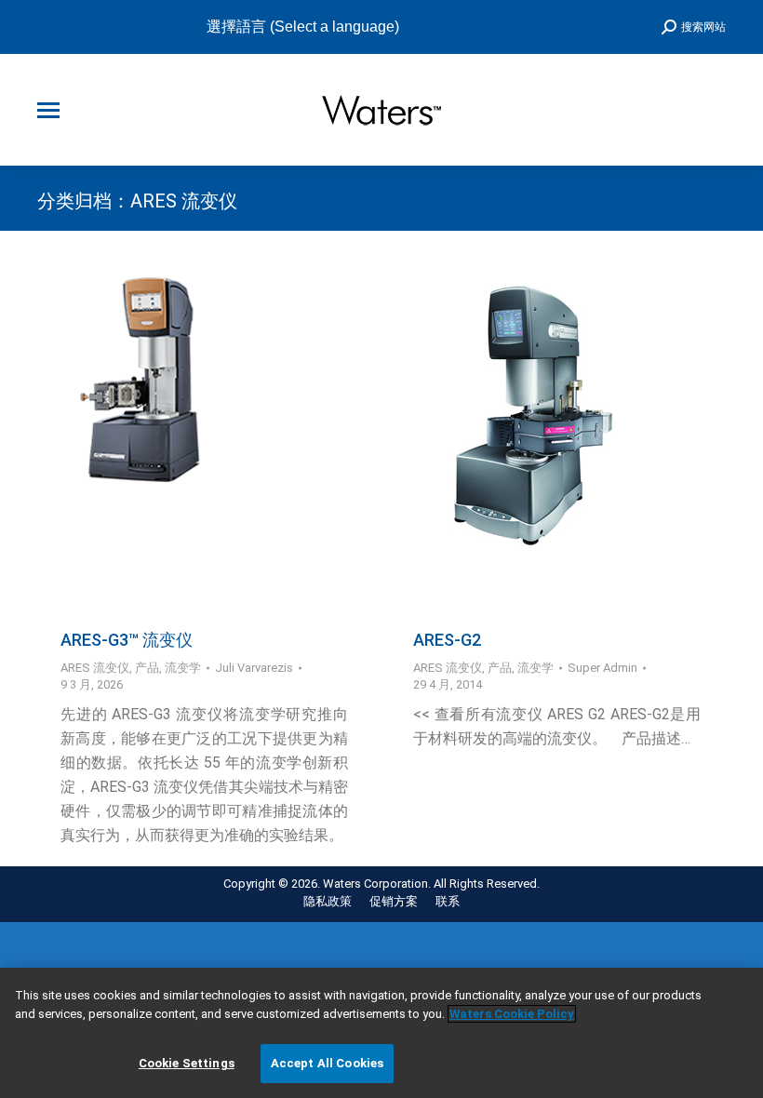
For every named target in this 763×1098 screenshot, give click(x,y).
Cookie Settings (186, 1063)
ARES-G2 (447, 639)
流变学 (183, 668)
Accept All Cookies (327, 1063)
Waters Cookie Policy (511, 1014)
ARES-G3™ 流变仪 (126, 639)
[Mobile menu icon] (48, 110)
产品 (147, 668)
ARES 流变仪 (94, 668)
